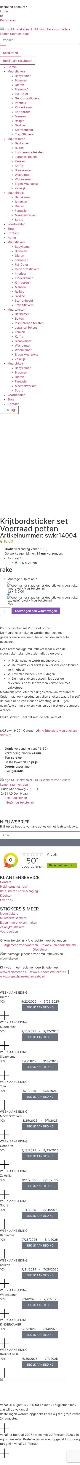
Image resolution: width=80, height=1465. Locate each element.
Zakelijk (20, 188)
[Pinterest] (25, 809)
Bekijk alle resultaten (17, 61)
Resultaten (10, 53)
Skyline (20, 125)
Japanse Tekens (26, 157)
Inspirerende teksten (29, 152)
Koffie (19, 166)
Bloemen (21, 80)
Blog (10, 228)
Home (11, 67)
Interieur (20, 103)
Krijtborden (23, 112)
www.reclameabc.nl (13, 972)
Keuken (20, 161)
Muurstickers (16, 71)
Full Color (21, 94)
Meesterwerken (25, 215)
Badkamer (22, 143)
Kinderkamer (24, 107)
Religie (19, 121)
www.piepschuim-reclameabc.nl (22, 976)
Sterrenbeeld (24, 130)
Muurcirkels (15, 193)
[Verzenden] (40, 842)
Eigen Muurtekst (26, 184)
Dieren (19, 85)
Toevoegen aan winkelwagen (36, 611)
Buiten (19, 148)
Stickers (5, 735)
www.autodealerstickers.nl (48, 972)
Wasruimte (22, 175)
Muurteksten (16, 139)
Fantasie (21, 210)
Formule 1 (21, 89)
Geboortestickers (27, 98)
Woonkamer (23, 179)
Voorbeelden (16, 224)
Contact (13, 233)
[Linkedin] (35, 809)
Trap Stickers (24, 134)
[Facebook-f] (4, 809)
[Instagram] (15, 809)
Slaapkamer (23, 170)
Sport (19, 219)
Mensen (20, 116)
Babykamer (23, 76)
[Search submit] (3, 47)
